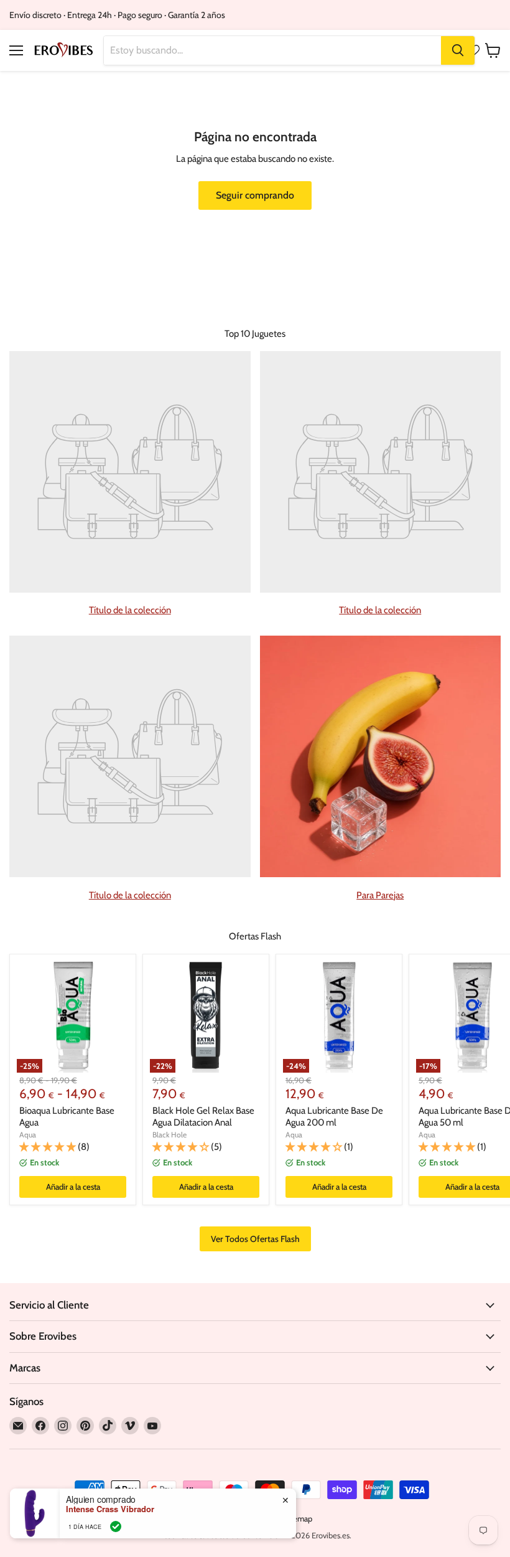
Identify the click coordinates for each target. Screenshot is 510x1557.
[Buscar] (458, 50)
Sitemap (298, 1518)
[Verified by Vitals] (115, 1526)
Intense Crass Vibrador (110, 1509)
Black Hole (169, 1134)
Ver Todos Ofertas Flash (255, 1238)
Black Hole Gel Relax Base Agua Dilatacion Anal (203, 1117)
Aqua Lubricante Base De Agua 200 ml (334, 1117)
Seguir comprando (255, 195)
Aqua (27, 1134)
